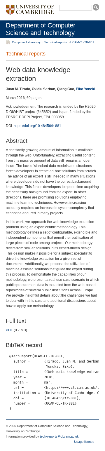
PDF (9, 330)
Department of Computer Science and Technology (40, 29)
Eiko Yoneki (85, 89)
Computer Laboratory (26, 42)
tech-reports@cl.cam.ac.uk (59, 436)
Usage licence (84, 441)
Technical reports (55, 42)
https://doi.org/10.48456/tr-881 (37, 126)
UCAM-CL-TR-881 (82, 42)
